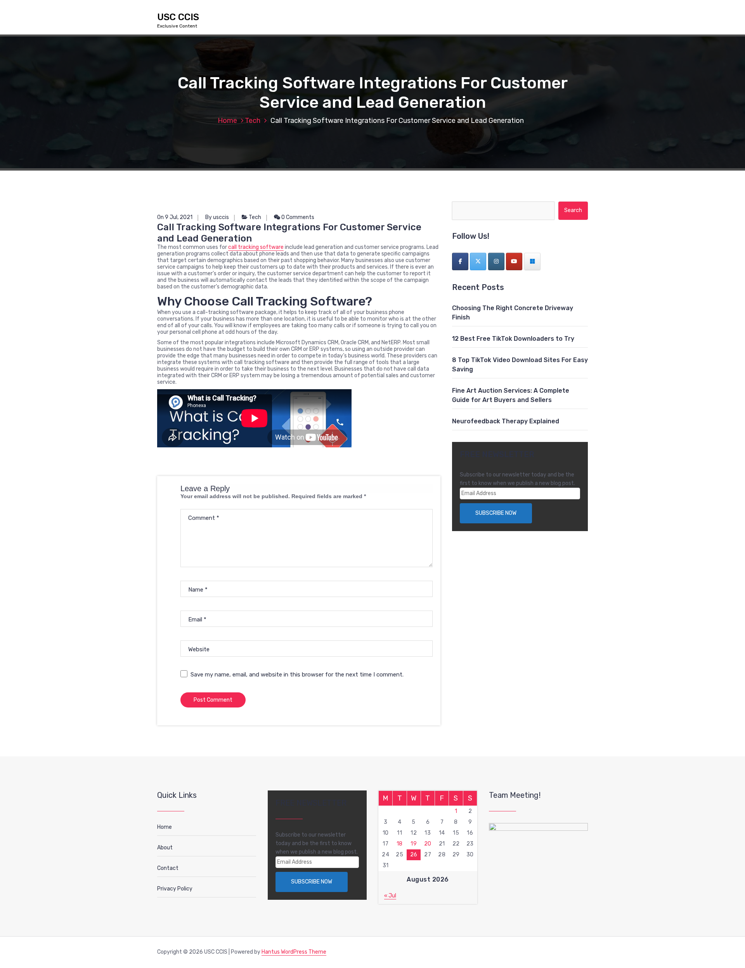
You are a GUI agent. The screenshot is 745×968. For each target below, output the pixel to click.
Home (227, 120)
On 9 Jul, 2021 (174, 217)
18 (400, 843)
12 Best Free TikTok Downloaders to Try (513, 338)
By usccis (217, 217)
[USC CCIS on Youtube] (514, 261)
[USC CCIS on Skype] (532, 261)
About (165, 847)
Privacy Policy (174, 888)
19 (414, 843)
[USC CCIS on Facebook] (460, 261)
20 (427, 843)
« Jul (390, 895)
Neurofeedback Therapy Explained (505, 421)
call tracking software (256, 247)
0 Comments (297, 217)
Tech (252, 120)
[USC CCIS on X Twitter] (478, 261)
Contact (167, 868)
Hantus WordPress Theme (294, 952)
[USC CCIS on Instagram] (496, 261)
